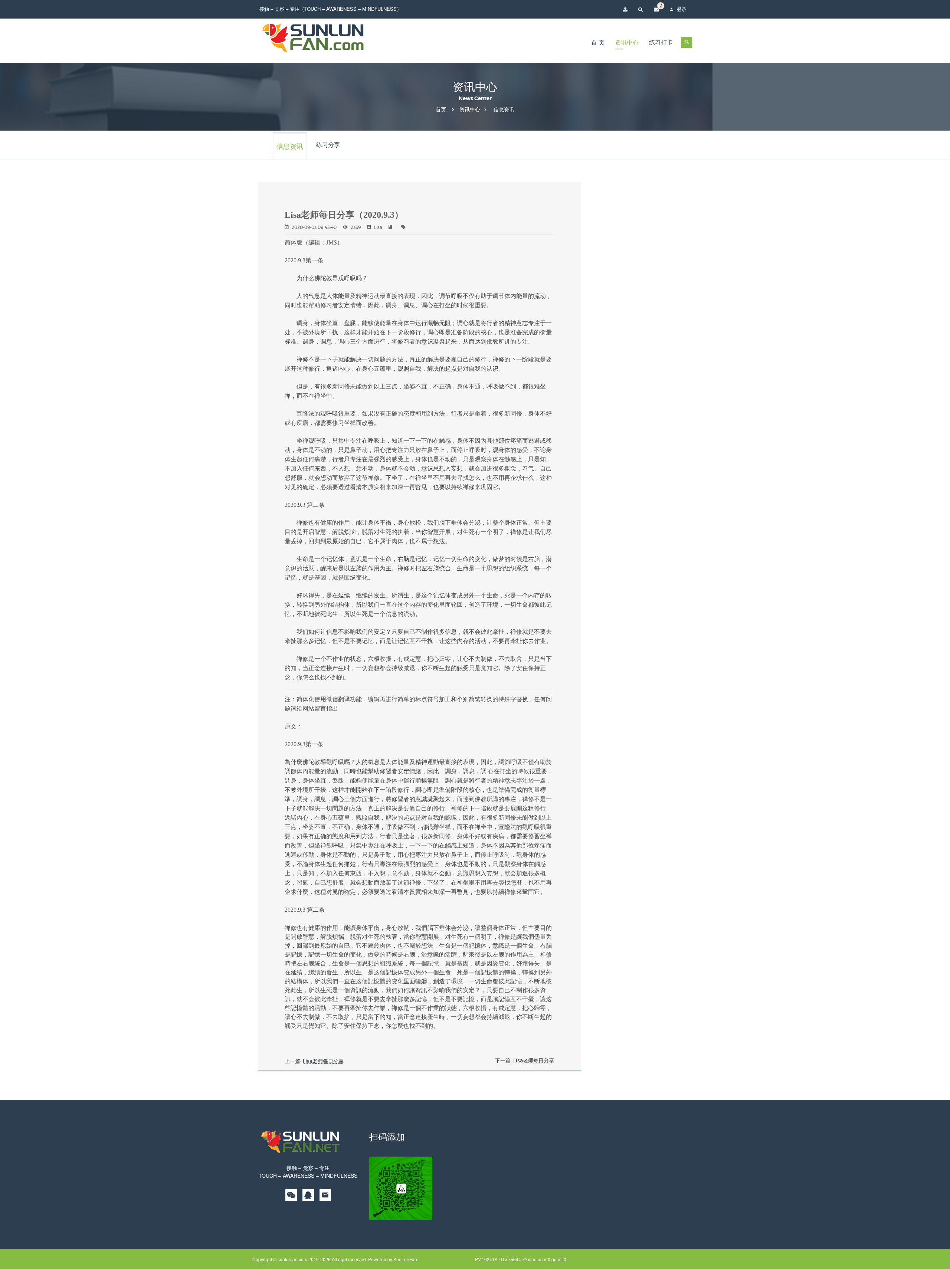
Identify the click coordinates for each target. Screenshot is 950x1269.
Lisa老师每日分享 (323, 1061)
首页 (441, 109)
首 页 (598, 42)
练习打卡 (661, 42)
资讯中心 (627, 42)
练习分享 (328, 144)
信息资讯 (504, 109)
